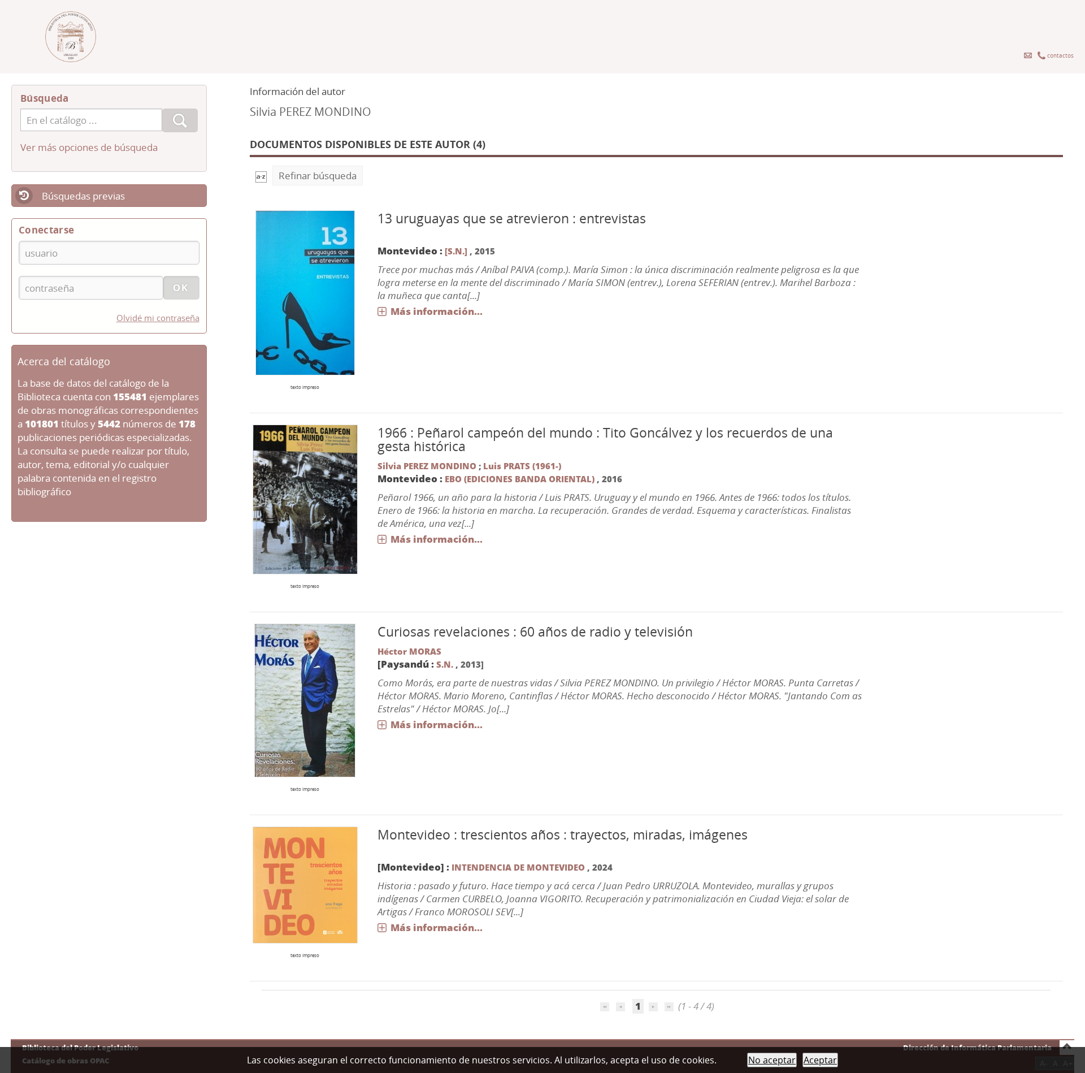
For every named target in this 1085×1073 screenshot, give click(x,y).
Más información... (436, 311)
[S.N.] (456, 251)
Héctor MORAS (409, 651)
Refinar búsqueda (318, 175)
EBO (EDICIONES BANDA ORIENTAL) (519, 478)
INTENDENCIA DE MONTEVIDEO (519, 867)
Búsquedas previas (83, 195)
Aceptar (820, 1060)
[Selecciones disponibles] (261, 175)
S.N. (444, 664)
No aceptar (772, 1060)
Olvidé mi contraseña (157, 317)
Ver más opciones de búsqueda (89, 147)
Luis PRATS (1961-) (522, 465)
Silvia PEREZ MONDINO (426, 465)
